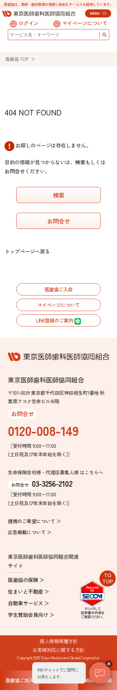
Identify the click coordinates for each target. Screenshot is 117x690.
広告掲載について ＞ (29, 532)
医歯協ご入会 (59, 289)
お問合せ (15, 171)
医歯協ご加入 (20, 680)
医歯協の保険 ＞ (26, 580)
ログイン (29, 23)
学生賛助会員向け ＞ (31, 615)
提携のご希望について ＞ (34, 521)
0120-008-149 (43, 430)
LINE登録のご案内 (55, 320)
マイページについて (85, 23)
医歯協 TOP (17, 59)
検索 (80, 162)
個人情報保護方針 (58, 641)
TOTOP (107, 578)
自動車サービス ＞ (28, 603)
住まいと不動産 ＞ (28, 591)
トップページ (20, 251)
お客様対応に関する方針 (58, 649)
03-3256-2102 (52, 483)
